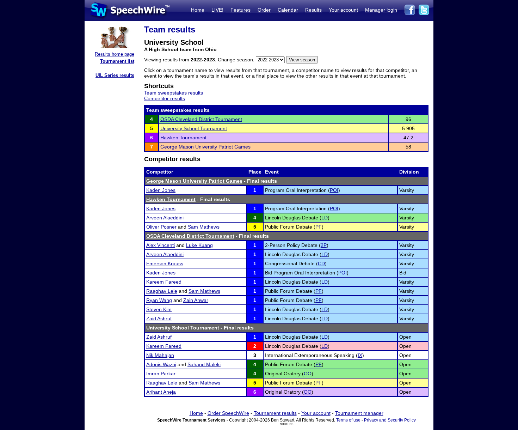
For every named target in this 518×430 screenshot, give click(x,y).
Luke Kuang (199, 245)
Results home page (114, 54)
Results (313, 10)
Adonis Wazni (161, 364)
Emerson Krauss (164, 263)
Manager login (381, 10)
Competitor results (164, 98)
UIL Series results (114, 75)
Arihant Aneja (161, 392)
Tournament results (275, 413)
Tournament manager (359, 413)
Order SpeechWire (228, 413)
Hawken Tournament (183, 137)
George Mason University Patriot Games (205, 147)
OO (308, 373)
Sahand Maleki (204, 364)
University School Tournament (193, 128)
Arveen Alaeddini (165, 217)
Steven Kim (159, 309)
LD (324, 217)
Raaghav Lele (161, 291)
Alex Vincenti (160, 245)
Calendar (288, 10)
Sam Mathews (204, 227)
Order (264, 10)
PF (318, 227)
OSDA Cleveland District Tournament (201, 119)
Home (197, 10)
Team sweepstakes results (173, 93)
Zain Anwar (195, 300)
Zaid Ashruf (159, 318)
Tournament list (117, 61)
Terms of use (348, 420)
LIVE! (217, 10)
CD (321, 263)
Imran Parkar (160, 373)
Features (240, 10)
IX (360, 355)
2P (324, 245)
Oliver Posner (161, 227)
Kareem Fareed (163, 282)
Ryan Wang (159, 300)
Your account (343, 10)
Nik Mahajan (160, 355)
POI (334, 190)
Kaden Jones (160, 190)
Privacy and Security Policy (390, 420)
